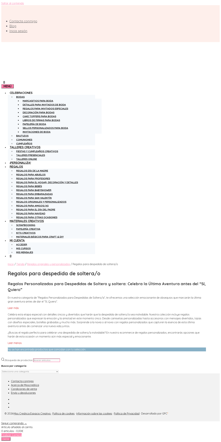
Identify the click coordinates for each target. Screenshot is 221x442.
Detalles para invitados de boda (44, 104)
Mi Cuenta (17, 240)
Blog (12, 26)
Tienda (20, 264)
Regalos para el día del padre (35, 209)
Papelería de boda (34, 124)
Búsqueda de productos (19, 360)
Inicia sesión (18, 31)
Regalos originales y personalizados (41, 201)
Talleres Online (26, 159)
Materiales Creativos (27, 221)
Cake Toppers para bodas (39, 116)
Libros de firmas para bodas (41, 120)
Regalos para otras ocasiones (36, 217)
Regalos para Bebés (29, 186)
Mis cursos (23, 248)
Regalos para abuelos (30, 174)
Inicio (11, 264)
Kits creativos (25, 232)
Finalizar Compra (11, 434)
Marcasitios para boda (38, 100)
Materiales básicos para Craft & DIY (40, 236)
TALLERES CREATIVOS (25, 147)
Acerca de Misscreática (25, 385)
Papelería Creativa (28, 228)
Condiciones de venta (24, 389)
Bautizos (22, 135)
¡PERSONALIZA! (20, 163)
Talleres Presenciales (30, 155)
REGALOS (16, 166)
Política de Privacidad (126, 413)
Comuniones (24, 139)
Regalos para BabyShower (33, 190)
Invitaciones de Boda (36, 131)
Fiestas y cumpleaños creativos (37, 151)
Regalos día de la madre (32, 170)
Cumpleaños (24, 143)
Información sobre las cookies (94, 413)
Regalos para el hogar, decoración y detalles (47, 182)
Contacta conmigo (23, 21)
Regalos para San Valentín (34, 197)
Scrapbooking (25, 225)
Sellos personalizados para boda (45, 127)
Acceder (21, 244)
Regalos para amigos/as (32, 205)
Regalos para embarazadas (34, 194)
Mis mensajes (24, 252)
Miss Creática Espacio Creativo (32, 413)
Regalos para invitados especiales (45, 108)
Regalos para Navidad (30, 213)
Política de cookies (63, 413)
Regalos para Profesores (33, 178)
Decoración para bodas (38, 112)
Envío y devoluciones (23, 392)
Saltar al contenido (12, 3)
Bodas (20, 96)
